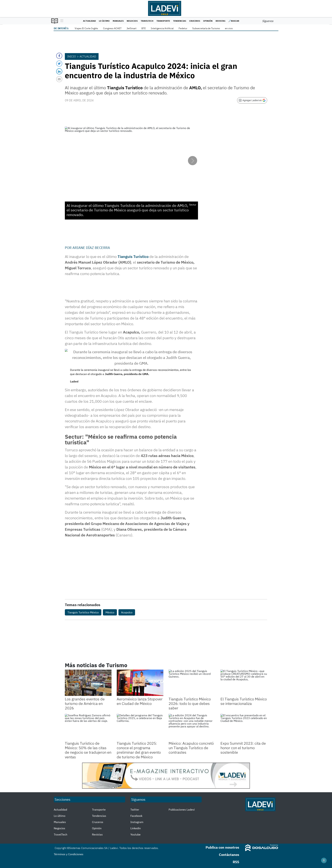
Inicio (71, 56)
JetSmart (131, 28)
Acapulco (126, 612)
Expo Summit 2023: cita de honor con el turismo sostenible (243, 748)
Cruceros (194, 21)
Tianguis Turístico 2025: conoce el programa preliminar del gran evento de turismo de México (139, 750)
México (109, 612)
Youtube (135, 834)
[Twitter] (59, 64)
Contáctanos (229, 854)
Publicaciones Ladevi (182, 809)
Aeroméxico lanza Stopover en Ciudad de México (140, 701)
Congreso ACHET (112, 28)
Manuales (118, 21)
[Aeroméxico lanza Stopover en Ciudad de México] (140, 683)
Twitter (134, 809)
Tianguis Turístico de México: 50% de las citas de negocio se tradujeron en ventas (88, 750)
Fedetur (183, 28)
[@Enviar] (59, 79)
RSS (236, 862)
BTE (143, 28)
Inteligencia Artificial (162, 28)
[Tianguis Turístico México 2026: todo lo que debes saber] (192, 683)
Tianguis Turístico (133, 256)
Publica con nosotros (222, 847)
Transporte (163, 21)
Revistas (220, 21)
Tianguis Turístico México (83, 612)
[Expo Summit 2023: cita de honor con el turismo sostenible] (243, 727)
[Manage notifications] (324, 860)
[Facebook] (59, 56)
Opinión (208, 21)
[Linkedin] (59, 71)
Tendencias (179, 21)
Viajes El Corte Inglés (86, 28)
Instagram (136, 822)
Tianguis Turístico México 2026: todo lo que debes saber (190, 703)
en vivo (229, 28)
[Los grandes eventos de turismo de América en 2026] (88, 683)
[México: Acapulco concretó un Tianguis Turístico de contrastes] (192, 727)
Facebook (136, 815)
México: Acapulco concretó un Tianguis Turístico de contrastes (191, 748)
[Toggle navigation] (61, 21)
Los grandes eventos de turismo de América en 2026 (85, 703)
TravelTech (147, 21)
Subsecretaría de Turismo (206, 28)
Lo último (104, 21)
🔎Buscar (233, 21)
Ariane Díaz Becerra (91, 247)
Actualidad (89, 21)
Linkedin (135, 828)
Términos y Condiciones (68, 854)
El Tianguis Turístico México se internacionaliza (243, 701)
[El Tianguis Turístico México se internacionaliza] (243, 683)
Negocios (132, 21)
